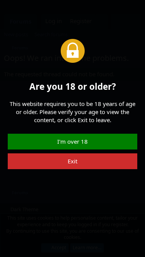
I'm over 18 (72, 141)
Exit (72, 161)
